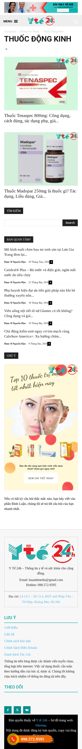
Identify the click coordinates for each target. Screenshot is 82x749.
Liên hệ (9, 634)
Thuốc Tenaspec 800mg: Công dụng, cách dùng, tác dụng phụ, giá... (37, 118)
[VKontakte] (26, 710)
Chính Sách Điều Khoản (20, 647)
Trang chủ (10, 31)
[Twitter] (17, 710)
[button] (7, 21)
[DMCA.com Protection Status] (41, 746)
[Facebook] (8, 710)
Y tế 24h (41, 720)
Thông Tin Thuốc (30, 31)
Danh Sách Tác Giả (17, 654)
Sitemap (40, 725)
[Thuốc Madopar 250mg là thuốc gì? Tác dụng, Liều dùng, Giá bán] (41, 159)
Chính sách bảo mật (17, 641)
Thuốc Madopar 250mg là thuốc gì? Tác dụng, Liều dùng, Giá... (40, 193)
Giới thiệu (10, 627)
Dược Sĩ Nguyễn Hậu (15, 262)
